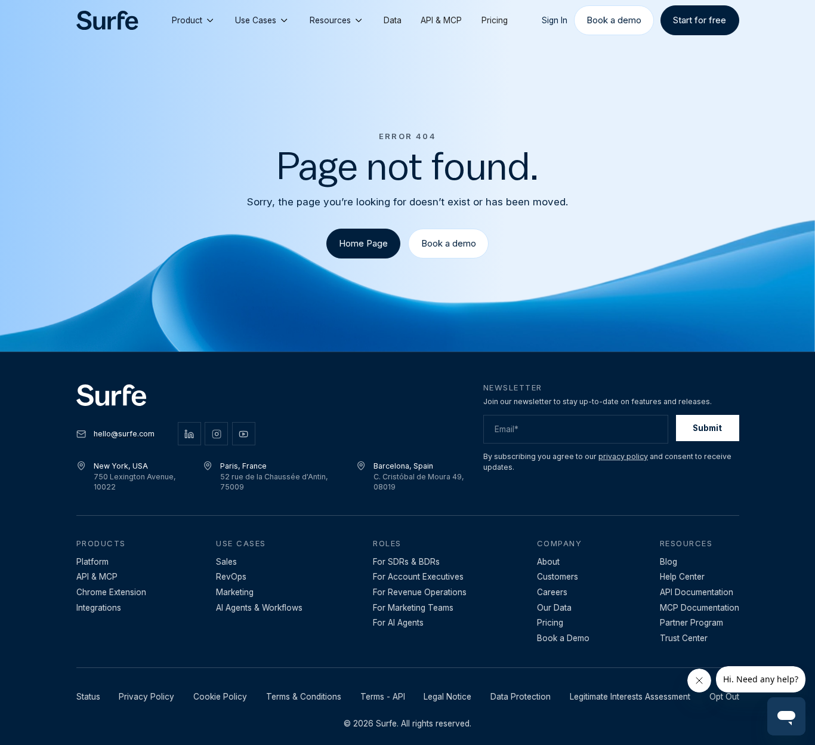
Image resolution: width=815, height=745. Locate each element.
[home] (107, 20)
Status (88, 696)
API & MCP (441, 20)
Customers (557, 576)
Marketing (235, 592)
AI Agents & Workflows (259, 607)
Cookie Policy (220, 696)
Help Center (682, 576)
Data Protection (520, 696)
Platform (92, 562)
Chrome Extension (111, 592)
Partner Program (691, 622)
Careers (552, 592)
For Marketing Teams (413, 607)
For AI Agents (398, 622)
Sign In (554, 20)
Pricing (494, 20)
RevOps (231, 576)
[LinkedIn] (189, 433)
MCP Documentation (699, 607)
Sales (226, 562)
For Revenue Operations (420, 592)
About (548, 562)
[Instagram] (216, 433)
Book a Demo (563, 638)
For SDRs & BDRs (406, 562)
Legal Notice (447, 696)
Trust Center (684, 638)
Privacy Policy (146, 696)
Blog (668, 562)
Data (393, 20)
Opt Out (724, 696)
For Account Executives (418, 576)
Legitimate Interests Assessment (630, 696)
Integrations (98, 607)
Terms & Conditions (303, 696)
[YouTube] (243, 433)
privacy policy (623, 456)
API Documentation (696, 592)
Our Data (554, 607)
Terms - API (382, 696)
